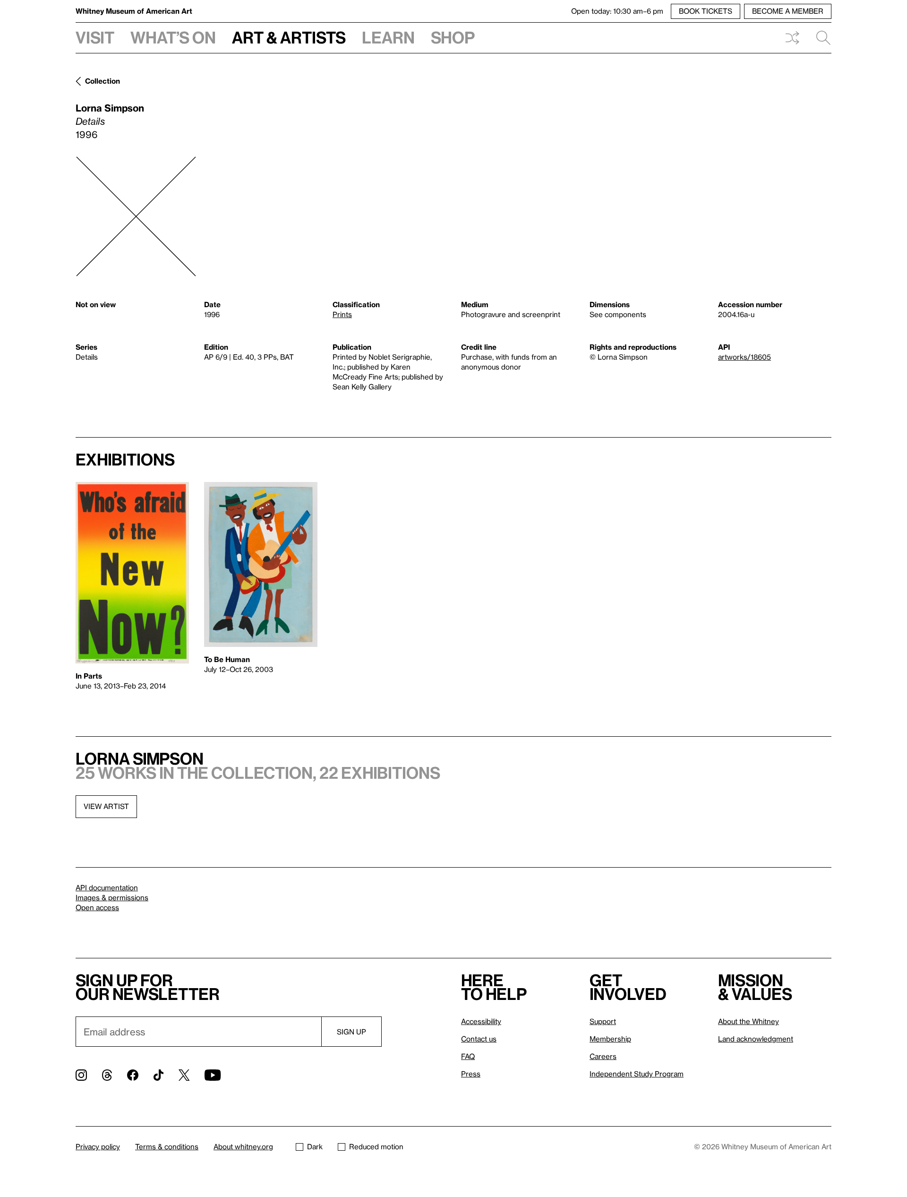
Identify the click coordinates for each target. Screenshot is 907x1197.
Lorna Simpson (110, 107)
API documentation (107, 887)
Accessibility (481, 1021)
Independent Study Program (637, 1073)
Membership (610, 1038)
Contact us (478, 1038)
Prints (342, 314)
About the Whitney (748, 1021)
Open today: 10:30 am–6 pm (617, 11)
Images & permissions (112, 897)
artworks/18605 (744, 357)
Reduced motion (376, 1146)
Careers (603, 1056)
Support (603, 1021)
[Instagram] (81, 1075)
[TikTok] (158, 1075)
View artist (106, 806)
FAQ (468, 1056)
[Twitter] (184, 1075)
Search (819, 38)
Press (470, 1073)
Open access (97, 907)
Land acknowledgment (755, 1038)
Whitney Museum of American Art (134, 11)
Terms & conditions (166, 1146)
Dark (315, 1146)
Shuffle (792, 38)
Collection (102, 81)
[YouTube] (212, 1075)
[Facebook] (133, 1075)
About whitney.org (243, 1146)
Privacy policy (98, 1146)
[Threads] (107, 1075)
